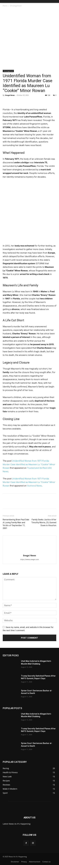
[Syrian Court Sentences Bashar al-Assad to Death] (11, 695)
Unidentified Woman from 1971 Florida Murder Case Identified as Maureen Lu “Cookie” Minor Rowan (29, 464)
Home (5, 6)
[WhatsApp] (24, 101)
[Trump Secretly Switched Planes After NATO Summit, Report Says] (11, 680)
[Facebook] (5, 101)
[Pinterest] (18, 101)
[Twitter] (12, 101)
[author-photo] (29, 552)
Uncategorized (15, 6)
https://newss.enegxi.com (29, 559)
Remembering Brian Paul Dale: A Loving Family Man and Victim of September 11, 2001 (16, 523)
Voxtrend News (34, 485)
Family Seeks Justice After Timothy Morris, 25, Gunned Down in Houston (43, 522)
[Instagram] (33, 843)
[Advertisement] (29, 39)
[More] (31, 101)
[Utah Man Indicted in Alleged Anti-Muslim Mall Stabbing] (11, 665)
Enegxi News (10, 95)
